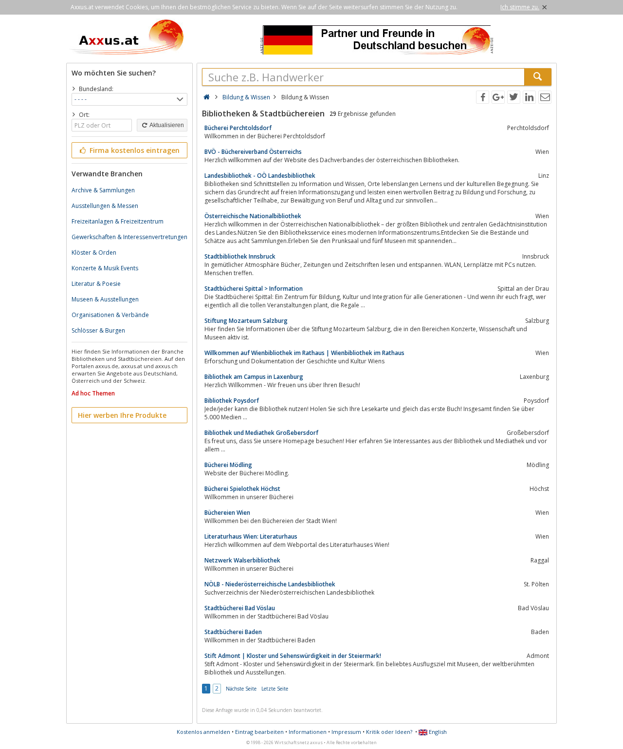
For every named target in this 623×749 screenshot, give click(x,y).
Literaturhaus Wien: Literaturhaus (250, 536)
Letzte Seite (274, 688)
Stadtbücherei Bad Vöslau (239, 608)
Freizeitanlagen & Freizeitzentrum (118, 221)
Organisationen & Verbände (110, 315)
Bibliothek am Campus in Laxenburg (253, 377)
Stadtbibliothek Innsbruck (239, 256)
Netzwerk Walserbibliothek (242, 560)
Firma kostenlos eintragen (134, 150)
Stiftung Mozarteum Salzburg (246, 321)
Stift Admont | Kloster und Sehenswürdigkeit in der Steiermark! (292, 656)
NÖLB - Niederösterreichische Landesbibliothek (269, 584)
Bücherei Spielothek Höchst (242, 489)
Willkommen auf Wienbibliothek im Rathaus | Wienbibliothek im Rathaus (304, 353)
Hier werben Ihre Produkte (122, 415)
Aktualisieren (166, 125)
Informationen (308, 731)
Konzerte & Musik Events (105, 268)
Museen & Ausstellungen (105, 299)
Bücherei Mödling (228, 465)
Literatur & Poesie (96, 284)
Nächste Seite (241, 688)
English (437, 731)
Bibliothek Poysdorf (231, 400)
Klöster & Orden (94, 252)
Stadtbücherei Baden (233, 632)
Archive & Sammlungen (103, 190)
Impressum (346, 731)
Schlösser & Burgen (98, 330)
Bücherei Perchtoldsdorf (238, 128)
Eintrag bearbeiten (259, 731)
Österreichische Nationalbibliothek (252, 216)
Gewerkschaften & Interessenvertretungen (129, 237)
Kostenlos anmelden (203, 731)
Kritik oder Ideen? (389, 731)
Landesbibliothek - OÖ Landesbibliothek (259, 175)
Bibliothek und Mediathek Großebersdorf (261, 433)
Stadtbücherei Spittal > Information (253, 288)
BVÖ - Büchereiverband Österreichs (253, 152)
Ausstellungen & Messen (105, 206)
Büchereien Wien (227, 512)
